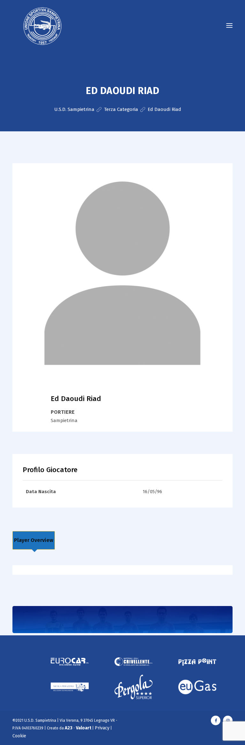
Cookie (19, 736)
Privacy (102, 728)
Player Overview (33, 540)
